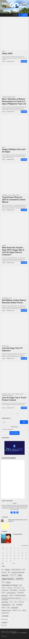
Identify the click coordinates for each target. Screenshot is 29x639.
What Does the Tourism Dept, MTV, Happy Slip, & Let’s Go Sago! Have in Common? (13, 251)
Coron (3, 582)
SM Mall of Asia (6, 610)
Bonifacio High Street (18, 572)
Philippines (5, 602)
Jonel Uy (3, 61)
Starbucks (14, 610)
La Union (3, 592)
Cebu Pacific (8, 579)
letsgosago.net (20, 592)
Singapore (14, 608)
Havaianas (9, 587)
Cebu (20, 575)
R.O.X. (13, 604)
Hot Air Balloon (17, 587)
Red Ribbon (19, 604)
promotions (21, 601)
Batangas (4, 572)
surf (19, 610)
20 (22, 555)
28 (26, 558)
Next (17, 413)
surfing (24, 610)
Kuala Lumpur (22, 590)
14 (26, 553)
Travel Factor (5, 613)
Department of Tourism (10, 585)
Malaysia (5, 595)
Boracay (5, 575)
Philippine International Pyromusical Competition (11, 599)
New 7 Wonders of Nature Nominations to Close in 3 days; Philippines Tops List (14, 101)
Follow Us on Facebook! (9, 458)
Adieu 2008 (7, 53)
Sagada (3, 607)
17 (10, 555)
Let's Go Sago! (11, 593)
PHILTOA (11, 601)
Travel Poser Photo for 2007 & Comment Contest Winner (13, 199)
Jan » (14, 563)
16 (6, 555)
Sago (8, 607)
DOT (20, 585)
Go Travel (4, 587)
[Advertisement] (5, 526)
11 (14, 553)
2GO (2, 569)
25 (14, 558)
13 (22, 553)
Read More (24, 61)
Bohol (9, 572)
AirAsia (7, 570)
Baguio (23, 569)
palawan (11, 595)
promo (15, 601)
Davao (8, 582)
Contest (19, 579)
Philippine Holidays (20, 595)
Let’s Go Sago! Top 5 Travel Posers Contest (14, 398)
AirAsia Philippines (16, 569)
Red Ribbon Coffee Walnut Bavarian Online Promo (14, 301)
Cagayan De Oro (13, 574)
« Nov (2, 563)
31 (10, 561)
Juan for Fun (5, 590)
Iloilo (23, 587)
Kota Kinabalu (13, 590)
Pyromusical (6, 605)
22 (3, 558)
